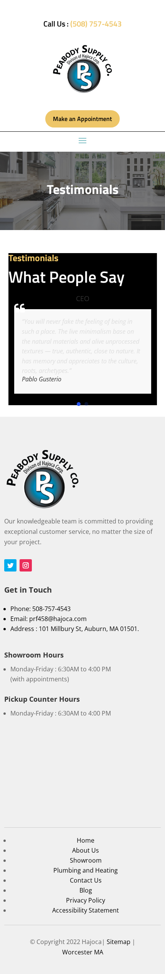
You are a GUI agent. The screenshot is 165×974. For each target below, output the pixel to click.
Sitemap (118, 942)
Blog (85, 890)
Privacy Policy (85, 900)
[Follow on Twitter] (10, 565)
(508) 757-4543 (96, 24)
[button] (79, 404)
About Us (85, 850)
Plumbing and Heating (85, 870)
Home (85, 840)
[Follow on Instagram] (26, 565)
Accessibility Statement (85, 910)
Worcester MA (82, 952)
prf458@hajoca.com (58, 619)
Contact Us (86, 880)
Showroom (86, 860)
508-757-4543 (51, 609)
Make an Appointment (82, 118)
